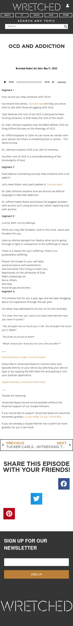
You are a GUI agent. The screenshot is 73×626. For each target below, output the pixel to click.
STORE (66, 15)
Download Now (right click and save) (23, 357)
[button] (64, 484)
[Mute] (53, 82)
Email (7, 554)
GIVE (51, 15)
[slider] (62, 82)
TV (22, 15)
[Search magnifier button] (65, 26)
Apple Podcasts (11, 382)
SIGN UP (36, 574)
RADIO (37, 15)
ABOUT (7, 15)
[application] (36, 77)
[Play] (5, 82)
